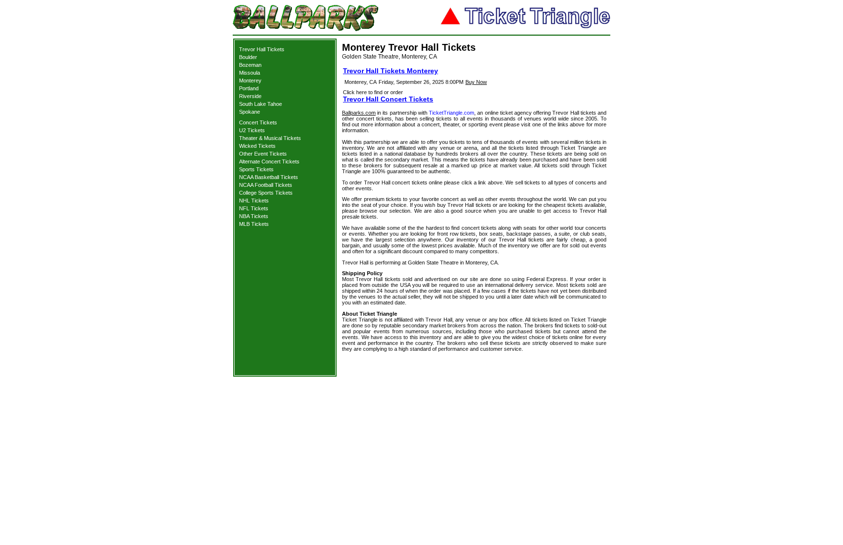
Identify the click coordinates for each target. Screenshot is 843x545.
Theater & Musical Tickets (270, 138)
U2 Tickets (252, 130)
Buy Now (476, 82)
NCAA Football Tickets (265, 185)
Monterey (250, 80)
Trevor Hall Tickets (261, 49)
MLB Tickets (254, 224)
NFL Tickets (253, 208)
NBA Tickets (253, 216)
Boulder (248, 57)
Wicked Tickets (257, 146)
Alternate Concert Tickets (269, 161)
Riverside (250, 96)
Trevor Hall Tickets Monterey (390, 71)
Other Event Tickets (263, 154)
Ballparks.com (359, 113)
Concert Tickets (258, 122)
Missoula (249, 73)
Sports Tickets (256, 169)
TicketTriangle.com (451, 113)
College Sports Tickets (266, 193)
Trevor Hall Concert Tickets (388, 99)
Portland (249, 88)
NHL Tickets (254, 200)
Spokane (249, 112)
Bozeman (250, 65)
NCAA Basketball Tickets (268, 177)
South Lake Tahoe (260, 104)
